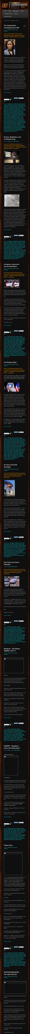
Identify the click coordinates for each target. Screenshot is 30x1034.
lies (9, 835)
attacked (5, 446)
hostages (6, 451)
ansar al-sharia (12, 734)
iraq (4, 253)
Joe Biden (15, 111)
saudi (5, 964)
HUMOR (19, 122)
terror (23, 456)
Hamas (5, 109)
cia (8, 959)
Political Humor (7, 115)
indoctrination (6, 110)
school (7, 964)
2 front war (13, 445)
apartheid (20, 345)
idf (21, 451)
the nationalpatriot (11, 838)
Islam (7, 111)
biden (19, 118)
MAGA (5, 113)
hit (10, 736)
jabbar (24, 122)
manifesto (6, 123)
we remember (19, 555)
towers (14, 555)
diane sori (24, 251)
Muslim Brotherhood (21, 253)
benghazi (17, 734)
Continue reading (8, 92)
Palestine (17, 248)
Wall (11, 117)
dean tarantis (19, 635)
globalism (13, 252)
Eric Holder (10, 954)
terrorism (6, 128)
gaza (10, 252)
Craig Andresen (13, 106)
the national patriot (18, 128)
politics (22, 125)
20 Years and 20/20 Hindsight (10, 466)
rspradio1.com (16, 126)
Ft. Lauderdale (15, 636)
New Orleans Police (11, 125)
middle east (14, 350)
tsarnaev (12, 965)
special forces (6, 739)
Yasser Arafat (6, 356)
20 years (11, 549)
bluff (14, 447)
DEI (24, 106)
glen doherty (22, 834)
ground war (10, 450)
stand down (12, 739)
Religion (16, 343)
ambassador (6, 734)
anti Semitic (9, 345)
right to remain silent (19, 962)
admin (17, 141)
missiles (5, 454)
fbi (25, 121)
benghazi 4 (22, 734)
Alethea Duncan (7, 118)
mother (20, 960)
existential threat (21, 121)
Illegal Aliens (17, 109)
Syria (21, 248)
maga (13, 639)
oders (18, 736)
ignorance (17, 349)
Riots (19, 115)
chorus (14, 633)
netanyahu (6, 254)
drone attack (6, 252)
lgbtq (23, 638)
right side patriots (7, 126)
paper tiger (21, 454)
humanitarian (10, 451)
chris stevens (18, 833)
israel (24, 245)
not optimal (13, 835)
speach (20, 456)
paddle (13, 961)
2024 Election (10, 104)
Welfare (23, 965)
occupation (6, 351)
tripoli (16, 740)
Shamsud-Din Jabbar (8, 127)
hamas (21, 252)
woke (10, 131)
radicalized (12, 962)
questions (6, 737)
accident (11, 633)
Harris (8, 109)
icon (12, 736)
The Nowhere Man (10, 362)
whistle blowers (19, 839)
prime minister (13, 455)
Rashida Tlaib (18, 443)
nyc (14, 551)
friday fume (22, 959)
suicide (17, 127)
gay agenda (20, 636)
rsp (12, 126)
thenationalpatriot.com (8, 130)
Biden (18, 104)
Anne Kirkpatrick (14, 118)
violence (21, 355)
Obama (10, 248)
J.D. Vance (10, 111)
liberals (10, 350)
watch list (16, 965)
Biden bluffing (13, 446)
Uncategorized (7, 117)
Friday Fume (8, 845)
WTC (10, 556)
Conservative (15, 105)
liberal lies (6, 639)
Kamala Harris (20, 111)
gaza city (20, 449)
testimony (6, 838)
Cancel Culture (13, 626)
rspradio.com (19, 552)
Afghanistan (15, 241)
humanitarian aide (17, 451)
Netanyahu (6, 248)
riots (23, 352)
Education (23, 338)
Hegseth (12, 122)
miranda (16, 960)
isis (21, 122)
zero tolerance (7, 966)
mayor (15, 639)
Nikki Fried (19, 639)
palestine (17, 254)
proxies (12, 256)
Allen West (10, 729)
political (19, 125)
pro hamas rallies (11, 352)
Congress (6, 105)
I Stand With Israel (10, 349)
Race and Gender (13, 115)
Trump (21, 116)
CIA (7, 242)
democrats (6, 107)
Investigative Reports (8, 13)
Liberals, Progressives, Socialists (16, 112)
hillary (8, 736)
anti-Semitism (15, 345)
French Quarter (7, 122)
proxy (18, 455)
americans (20, 445)
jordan (9, 253)
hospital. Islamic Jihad (20, 450)
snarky (14, 127)
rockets (8, 456)
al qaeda (19, 549)
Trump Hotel (18, 130)
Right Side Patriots (7, 16)
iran (22, 110)
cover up (11, 834)
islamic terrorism (9, 551)
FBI (21, 107)
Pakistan (13, 248)
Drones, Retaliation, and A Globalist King (12, 138)
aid (16, 445)
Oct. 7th (13, 254)
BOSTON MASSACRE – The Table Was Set (12, 973)
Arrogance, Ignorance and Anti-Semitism (11, 265)
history (5, 349)
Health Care (12, 109)
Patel (16, 125)
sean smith (10, 737)
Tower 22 (15, 258)
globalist (17, 252)
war (18, 258)
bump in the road (12, 833)
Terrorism (18, 116)
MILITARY (19, 123)
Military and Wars (21, 113)
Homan (15, 122)
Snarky (8, 116)
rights (24, 962)
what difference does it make (9, 839)
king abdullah (14, 253)
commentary (9, 120)
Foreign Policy (6, 339)
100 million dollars (7, 445)
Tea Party (9, 548)
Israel (5, 246)
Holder (5, 960)
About (10, 11)
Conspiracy (12, 730)
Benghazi (20, 241)
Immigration (23, 109)
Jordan (7, 246)
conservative (14, 120)
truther (8, 965)
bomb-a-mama (14, 957)
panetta (20, 835)
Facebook (23, 628)
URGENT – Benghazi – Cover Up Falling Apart (12, 747)
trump (14, 130)
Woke (13, 117)
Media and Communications (12, 113)
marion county (12, 960)
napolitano (6, 961)
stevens (16, 739)
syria (19, 256)
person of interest (18, 961)
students (12, 354)
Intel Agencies (18, 110)
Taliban (5, 548)
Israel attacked (9, 452)
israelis (14, 452)
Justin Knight (19, 638)
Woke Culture (17, 117)
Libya (24, 246)
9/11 (8, 543)
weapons (20, 965)
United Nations (20, 344)
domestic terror (14, 121)
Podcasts (16, 13)
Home (5, 11)
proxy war (16, 256)
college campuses (12, 346)
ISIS (4, 111)
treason (17, 838)
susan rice (11, 837)
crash (15, 635)
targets (22, 256)
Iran (24, 110)
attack (23, 445)
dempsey (20, 735)
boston (19, 957)
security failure (22, 126)
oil (12, 454)
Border (23, 104)
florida (18, 959)
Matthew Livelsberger (12, 123)
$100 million (22, 444)
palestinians (21, 254)
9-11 (14, 549)
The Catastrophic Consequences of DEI (11, 26)
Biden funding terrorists (8, 447)
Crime (17, 106)
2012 (17, 732)
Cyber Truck (6, 121)
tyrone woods (20, 740)
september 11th (20, 737)
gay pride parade (13, 638)
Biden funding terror (20, 446)
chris (5, 735)
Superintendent (22, 127)
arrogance (6, 346)
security (14, 737)
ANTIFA (14, 104)
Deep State (21, 106)
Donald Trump (11, 107)
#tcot (8, 633)
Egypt (20, 243)
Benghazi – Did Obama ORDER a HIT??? (12, 650)
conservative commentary (14, 634)
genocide (20, 347)
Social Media (13, 116)
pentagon (17, 551)
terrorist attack (11, 128)
